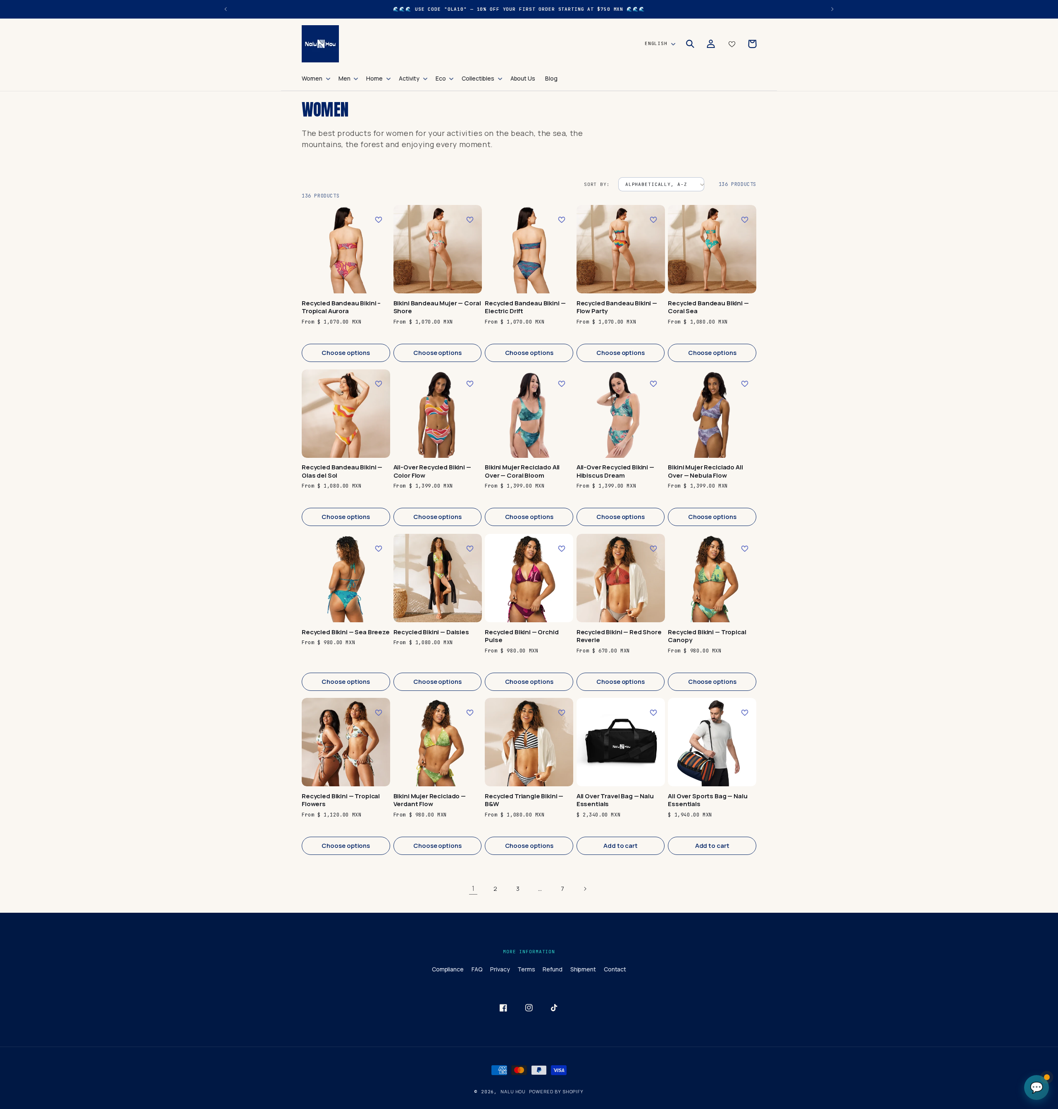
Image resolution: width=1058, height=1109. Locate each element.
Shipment (583, 969)
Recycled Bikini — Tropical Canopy (707, 636)
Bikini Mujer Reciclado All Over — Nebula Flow (705, 472)
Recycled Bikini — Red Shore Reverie (619, 636)
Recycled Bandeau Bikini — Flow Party (617, 307)
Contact (615, 969)
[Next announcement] (832, 9)
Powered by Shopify (556, 1091)
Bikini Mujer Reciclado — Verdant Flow (429, 800)
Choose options (346, 352)
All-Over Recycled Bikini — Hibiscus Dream (615, 472)
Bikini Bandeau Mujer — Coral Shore (437, 307)
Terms (526, 969)
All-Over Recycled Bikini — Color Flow (432, 472)
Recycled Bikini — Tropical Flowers (341, 800)
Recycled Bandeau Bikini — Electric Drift (525, 307)
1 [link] (473, 888)
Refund (552, 969)
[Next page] (585, 889)
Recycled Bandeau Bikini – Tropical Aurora (341, 307)
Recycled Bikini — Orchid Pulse (521, 636)
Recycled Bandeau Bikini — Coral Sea (708, 307)
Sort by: (597, 184)
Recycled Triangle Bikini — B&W (524, 800)
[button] (315, 78)
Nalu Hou (513, 1091)
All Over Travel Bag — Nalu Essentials (615, 800)
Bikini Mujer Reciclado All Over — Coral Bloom (522, 472)
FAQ (477, 969)
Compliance (448, 969)
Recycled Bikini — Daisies (431, 632)
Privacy (500, 969)
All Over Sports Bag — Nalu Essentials (707, 800)
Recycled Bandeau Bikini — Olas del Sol (342, 472)
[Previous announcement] (226, 9)
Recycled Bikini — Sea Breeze (346, 632)
